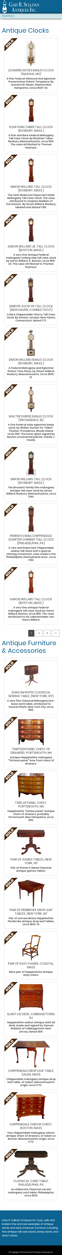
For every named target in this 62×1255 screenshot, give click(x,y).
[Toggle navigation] (58, 7)
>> (56, 633)
